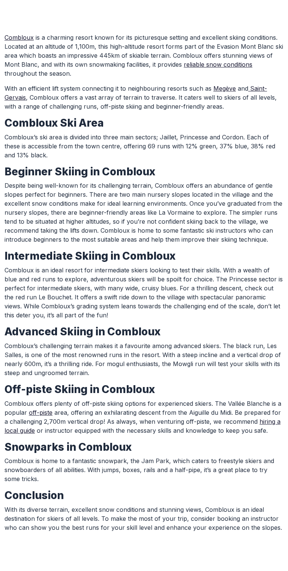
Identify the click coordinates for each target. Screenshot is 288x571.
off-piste (40, 412)
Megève (224, 88)
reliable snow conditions (218, 64)
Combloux (19, 37)
